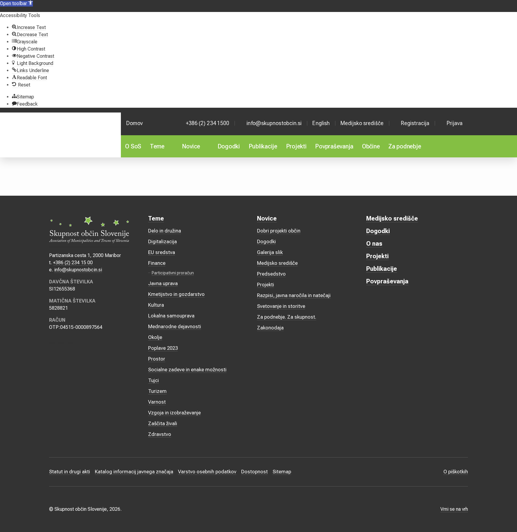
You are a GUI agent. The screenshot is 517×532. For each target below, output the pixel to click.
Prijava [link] (455, 123)
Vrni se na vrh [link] (454, 509)
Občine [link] (371, 146)
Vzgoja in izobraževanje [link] (174, 413)
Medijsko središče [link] (362, 123)
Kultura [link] (156, 305)
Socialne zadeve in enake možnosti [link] (187, 370)
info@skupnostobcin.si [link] (274, 123)
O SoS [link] (133, 146)
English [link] (321, 123)
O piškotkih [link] (455, 472)
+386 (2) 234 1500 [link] (207, 123)
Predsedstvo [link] (271, 274)
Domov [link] (134, 123)
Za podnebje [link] (404, 146)
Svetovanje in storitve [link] (281, 306)
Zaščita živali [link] (162, 423)
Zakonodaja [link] (270, 328)
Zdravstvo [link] (159, 434)
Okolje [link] (155, 337)
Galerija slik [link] (270, 252)
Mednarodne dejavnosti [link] (174, 326)
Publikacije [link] (263, 146)
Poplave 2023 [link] (163, 348)
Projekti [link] (296, 146)
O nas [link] (374, 243)
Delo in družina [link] (164, 231)
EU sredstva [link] (161, 252)
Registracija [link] (415, 123)
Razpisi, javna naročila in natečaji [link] (294, 295)
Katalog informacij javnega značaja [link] (134, 472)
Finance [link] (156, 263)
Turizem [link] (157, 391)
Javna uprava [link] (163, 283)
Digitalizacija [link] (162, 241)
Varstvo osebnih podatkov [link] (207, 472)
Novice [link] (191, 146)
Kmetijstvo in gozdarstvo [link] (176, 294)
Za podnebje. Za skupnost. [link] (286, 317)
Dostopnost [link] (254, 472)
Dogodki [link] (229, 146)
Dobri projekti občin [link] (278, 231)
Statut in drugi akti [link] (69, 472)
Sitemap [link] (282, 472)
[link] (16, 4)
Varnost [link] (157, 402)
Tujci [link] (153, 380)
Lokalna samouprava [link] (171, 316)
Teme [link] (157, 146)
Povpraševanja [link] (334, 146)
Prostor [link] (156, 359)
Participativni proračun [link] (173, 272)
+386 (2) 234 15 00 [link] (73, 262)
